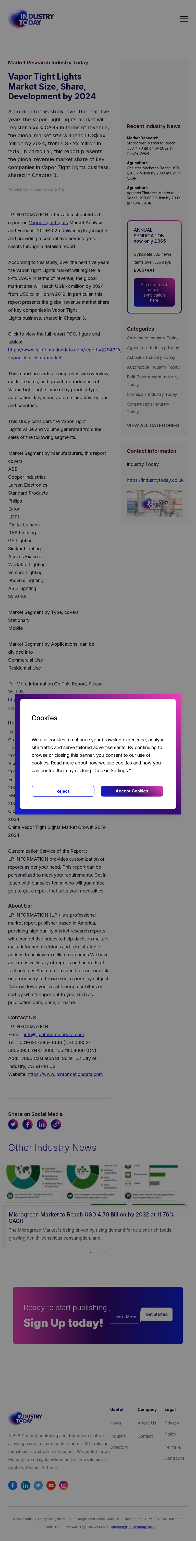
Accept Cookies (132, 790)
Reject (62, 791)
